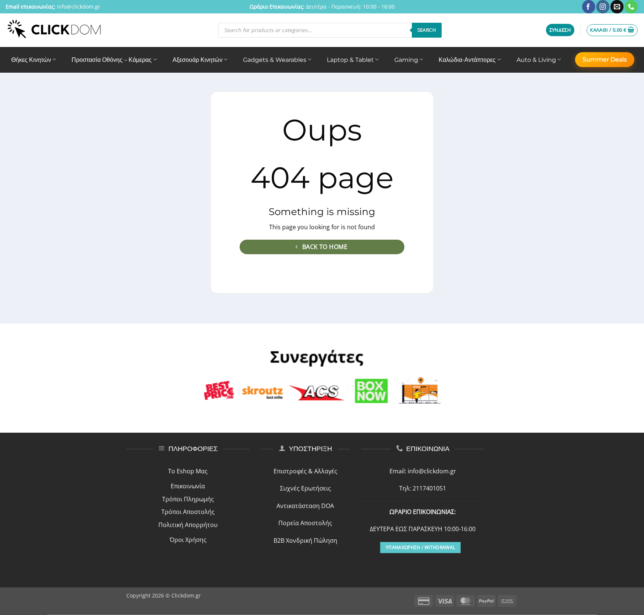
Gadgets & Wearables (274, 59)
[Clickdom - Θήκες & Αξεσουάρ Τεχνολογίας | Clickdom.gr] (54, 30)
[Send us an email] (617, 6)
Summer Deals (605, 59)
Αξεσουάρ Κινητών (197, 59)
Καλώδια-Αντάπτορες (467, 59)
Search (426, 29)
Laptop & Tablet (350, 59)
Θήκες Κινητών (31, 59)
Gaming (406, 59)
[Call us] (631, 6)
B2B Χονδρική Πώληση (305, 540)
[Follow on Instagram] (602, 6)
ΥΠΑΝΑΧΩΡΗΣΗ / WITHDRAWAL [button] (420, 547)
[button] (560, 30)
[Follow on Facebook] (588, 6)
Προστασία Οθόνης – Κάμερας (112, 59)
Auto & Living (536, 59)
